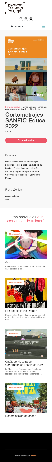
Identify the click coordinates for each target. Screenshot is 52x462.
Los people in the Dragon (21, 310)
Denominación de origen (20, 415)
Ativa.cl (34, 455)
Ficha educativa (26, 140)
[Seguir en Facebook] (21, 19)
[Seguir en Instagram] (26, 19)
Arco (8, 262)
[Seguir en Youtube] (31, 19)
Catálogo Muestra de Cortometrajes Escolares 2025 (24, 363)
